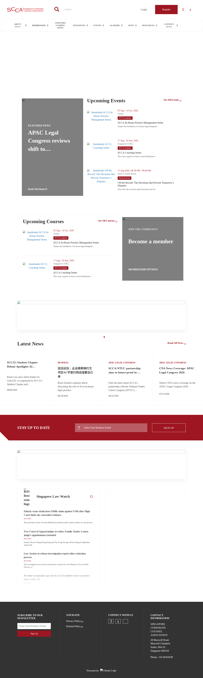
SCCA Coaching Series (142, 152)
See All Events (171, 99)
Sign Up (169, 427)
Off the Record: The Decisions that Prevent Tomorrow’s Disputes (149, 184)
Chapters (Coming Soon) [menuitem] (60, 25)
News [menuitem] (131, 25)
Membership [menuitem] (39, 25)
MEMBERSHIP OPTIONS (143, 269)
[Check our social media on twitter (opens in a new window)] (125, 621)
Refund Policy (73, 626)
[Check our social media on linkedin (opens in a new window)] (118, 621)
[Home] (25, 9)
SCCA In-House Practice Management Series (149, 122)
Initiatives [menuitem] (79, 25)
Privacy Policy (73, 621)
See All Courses (106, 220)
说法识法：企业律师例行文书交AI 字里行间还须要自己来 (75, 372)
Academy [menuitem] (115, 25)
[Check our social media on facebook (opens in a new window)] (111, 621)
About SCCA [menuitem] (17, 25)
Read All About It (37, 189)
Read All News (175, 343)
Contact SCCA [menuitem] (169, 25)
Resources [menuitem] (148, 25)
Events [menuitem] (97, 25)
